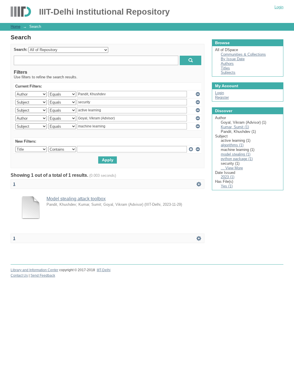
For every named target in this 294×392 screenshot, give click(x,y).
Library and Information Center (34, 270)
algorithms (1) (232, 145)
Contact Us (19, 275)
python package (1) (237, 159)
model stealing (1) (235, 154)
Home (15, 26)
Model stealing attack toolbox (76, 198)
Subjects (228, 72)
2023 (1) (227, 177)
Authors (227, 63)
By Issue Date (233, 59)
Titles (225, 68)
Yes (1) (227, 186)
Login (278, 7)
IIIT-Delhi (104, 270)
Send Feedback (42, 275)
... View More (232, 168)
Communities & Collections (243, 54)
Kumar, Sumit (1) (235, 127)
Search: (20, 49)
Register (222, 97)
